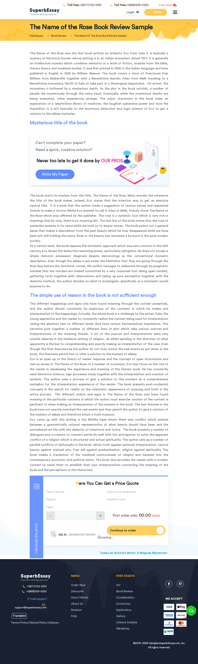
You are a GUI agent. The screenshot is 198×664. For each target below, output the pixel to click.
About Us (77, 603)
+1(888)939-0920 (131, 5)
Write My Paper (55, 174)
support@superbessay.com (31, 603)
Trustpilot (19, 615)
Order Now (78, 585)
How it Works (79, 597)
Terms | (15, 622)
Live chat (166, 5)
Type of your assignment (121, 492)
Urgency (51, 499)
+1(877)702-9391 (84, 5)
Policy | (25, 622)
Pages (49, 507)
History (120, 616)
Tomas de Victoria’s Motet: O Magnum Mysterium (133, 553)
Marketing (122, 628)
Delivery (54, 622)
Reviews (76, 610)
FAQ (74, 616)
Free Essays (36, 35)
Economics (123, 603)
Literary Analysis (126, 622)
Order (157, 12)
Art (118, 585)
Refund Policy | (39, 622)
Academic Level (116, 499)
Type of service (55, 492)
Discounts (77, 591)
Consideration (125, 597)
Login (130, 12)
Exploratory (123, 610)
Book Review (58, 35)
